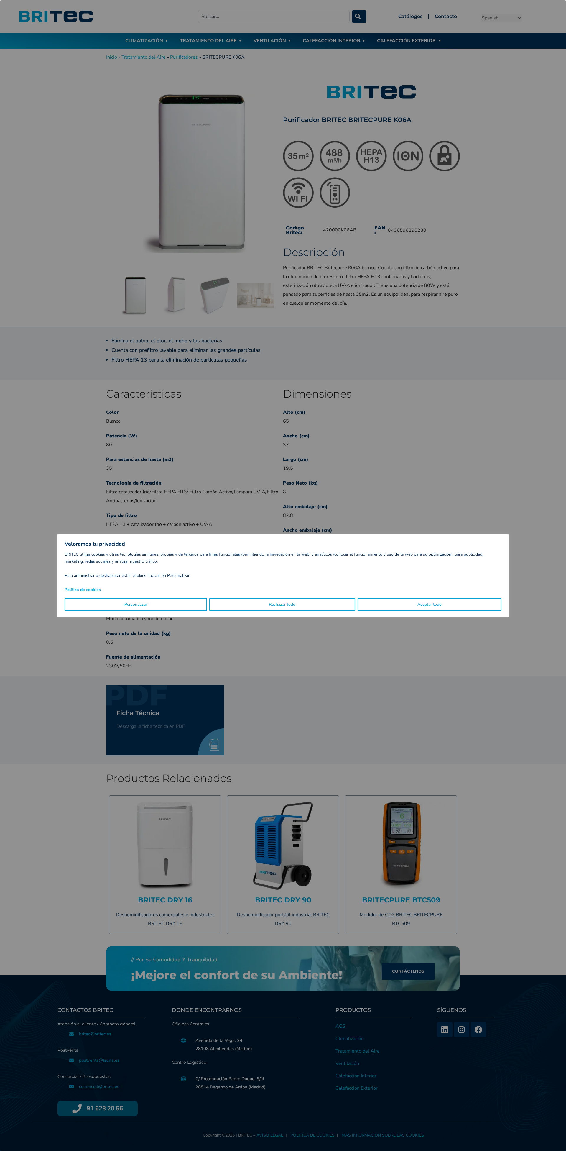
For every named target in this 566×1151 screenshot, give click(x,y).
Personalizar (135, 604)
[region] (283, 575)
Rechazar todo (282, 604)
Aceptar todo (429, 604)
